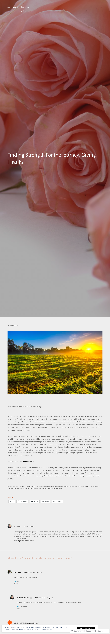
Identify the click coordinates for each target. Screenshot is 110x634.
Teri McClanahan (21, 7)
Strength (71, 486)
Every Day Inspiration (25, 486)
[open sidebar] (97, 8)
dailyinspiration (24, 488)
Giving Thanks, (36, 486)
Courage (15, 486)
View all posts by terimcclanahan (24, 541)
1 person (25, 606)
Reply (16, 583)
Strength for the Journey (82, 486)
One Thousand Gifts (62, 486)
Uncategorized (94, 486)
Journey (53, 486)
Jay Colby (17, 572)
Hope (49, 486)
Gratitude (44, 486)
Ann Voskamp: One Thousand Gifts (21, 461)
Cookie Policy (47, 629)
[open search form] (100, 7)
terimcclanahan (23, 598)
